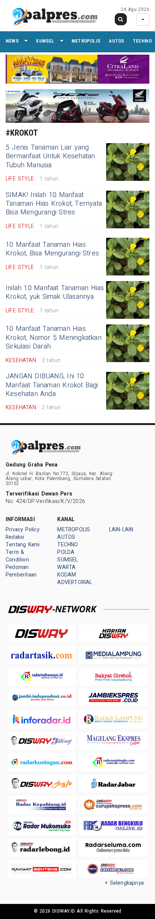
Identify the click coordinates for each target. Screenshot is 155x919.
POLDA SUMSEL (67, 556)
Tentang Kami (23, 545)
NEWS (12, 41)
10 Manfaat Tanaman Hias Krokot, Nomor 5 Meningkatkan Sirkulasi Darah (54, 338)
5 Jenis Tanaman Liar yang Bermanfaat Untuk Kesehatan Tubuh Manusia (50, 156)
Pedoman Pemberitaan (21, 571)
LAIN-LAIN (121, 530)
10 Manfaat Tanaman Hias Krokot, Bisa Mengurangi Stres (52, 249)
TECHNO (142, 41)
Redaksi (15, 537)
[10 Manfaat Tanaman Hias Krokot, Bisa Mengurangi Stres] (127, 256)
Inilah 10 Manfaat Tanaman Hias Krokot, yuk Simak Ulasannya (55, 292)
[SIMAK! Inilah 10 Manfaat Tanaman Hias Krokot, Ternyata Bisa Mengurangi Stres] (127, 209)
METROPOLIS (85, 41)
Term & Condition (17, 556)
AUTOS (116, 41)
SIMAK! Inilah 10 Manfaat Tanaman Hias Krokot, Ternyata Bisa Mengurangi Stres (54, 204)
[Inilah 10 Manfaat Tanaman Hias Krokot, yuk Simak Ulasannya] (127, 300)
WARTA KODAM (66, 571)
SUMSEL (45, 41)
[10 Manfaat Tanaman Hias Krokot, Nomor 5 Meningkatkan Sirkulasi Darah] (127, 343)
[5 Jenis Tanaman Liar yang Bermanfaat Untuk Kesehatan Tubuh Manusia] (127, 162)
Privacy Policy (23, 530)
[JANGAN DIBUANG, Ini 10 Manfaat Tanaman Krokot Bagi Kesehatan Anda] (127, 391)
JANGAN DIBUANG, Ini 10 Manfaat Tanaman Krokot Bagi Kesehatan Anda (52, 385)
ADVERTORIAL (74, 582)
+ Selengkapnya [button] (124, 883)
